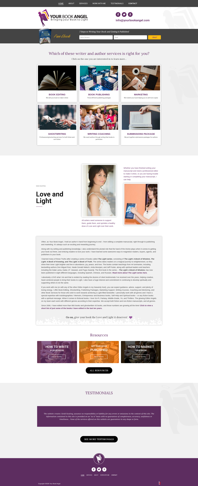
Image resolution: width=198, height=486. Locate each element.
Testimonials (117, 3)
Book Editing (57, 94)
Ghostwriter (57, 117)
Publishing (99, 77)
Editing (57, 77)
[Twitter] (124, 14)
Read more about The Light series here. (129, 273)
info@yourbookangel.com (133, 20)
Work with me (99, 3)
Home (61, 3)
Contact (132, 3)
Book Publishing (99, 94)
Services (83, 3)
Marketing (141, 77)
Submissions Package (141, 117)
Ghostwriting (57, 134)
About (71, 3)
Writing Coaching (99, 134)
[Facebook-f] (118, 14)
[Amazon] (130, 14)
